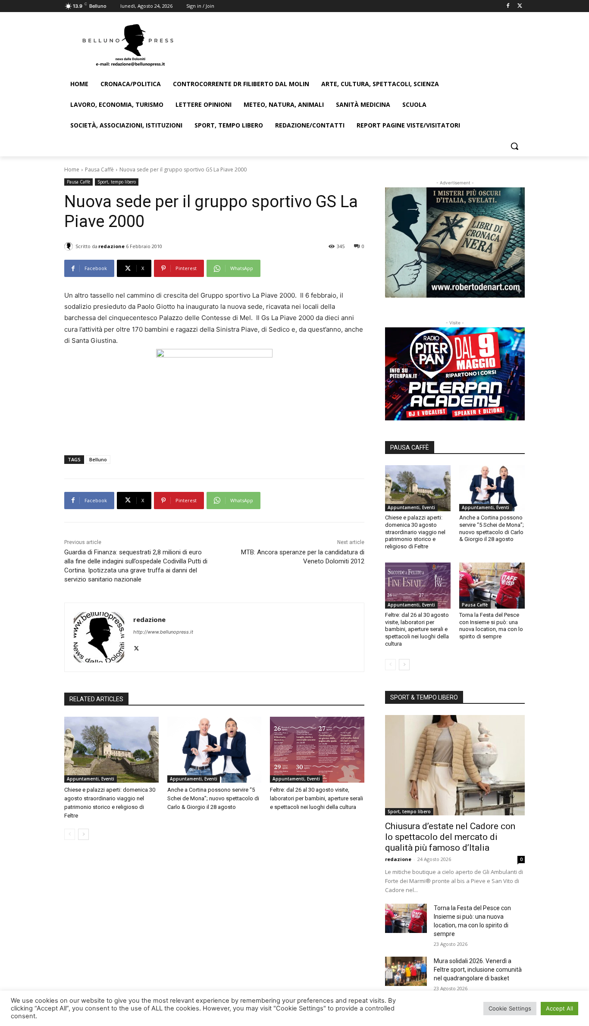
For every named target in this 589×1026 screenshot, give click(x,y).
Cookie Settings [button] (510, 1008)
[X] (520, 6)
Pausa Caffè (99, 169)
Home (71, 169)
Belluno (98, 459)
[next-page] (83, 834)
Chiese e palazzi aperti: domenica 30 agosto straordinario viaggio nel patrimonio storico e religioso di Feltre (415, 532)
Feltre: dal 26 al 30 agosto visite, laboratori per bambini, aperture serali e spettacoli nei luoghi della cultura (316, 798)
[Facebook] (508, 6)
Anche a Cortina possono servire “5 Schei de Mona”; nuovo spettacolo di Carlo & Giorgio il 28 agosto (213, 798)
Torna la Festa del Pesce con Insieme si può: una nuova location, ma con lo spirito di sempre (491, 626)
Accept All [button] (559, 1008)
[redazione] (69, 246)
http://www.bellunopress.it (163, 632)
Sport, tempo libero (116, 182)
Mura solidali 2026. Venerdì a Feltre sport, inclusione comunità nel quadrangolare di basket (478, 970)
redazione (111, 246)
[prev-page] (69, 834)
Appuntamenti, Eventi (90, 779)
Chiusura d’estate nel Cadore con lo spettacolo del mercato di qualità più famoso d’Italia (450, 837)
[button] (514, 146)
